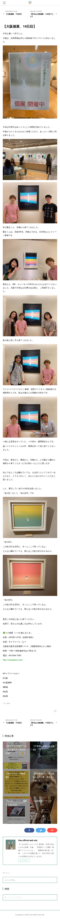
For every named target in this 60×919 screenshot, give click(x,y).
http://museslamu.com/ (13, 659)
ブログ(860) (6, 703)
